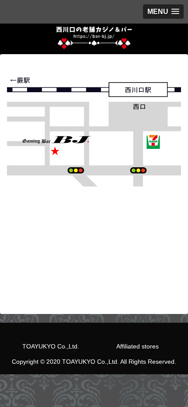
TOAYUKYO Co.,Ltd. (50, 346)
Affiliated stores (137, 346)
